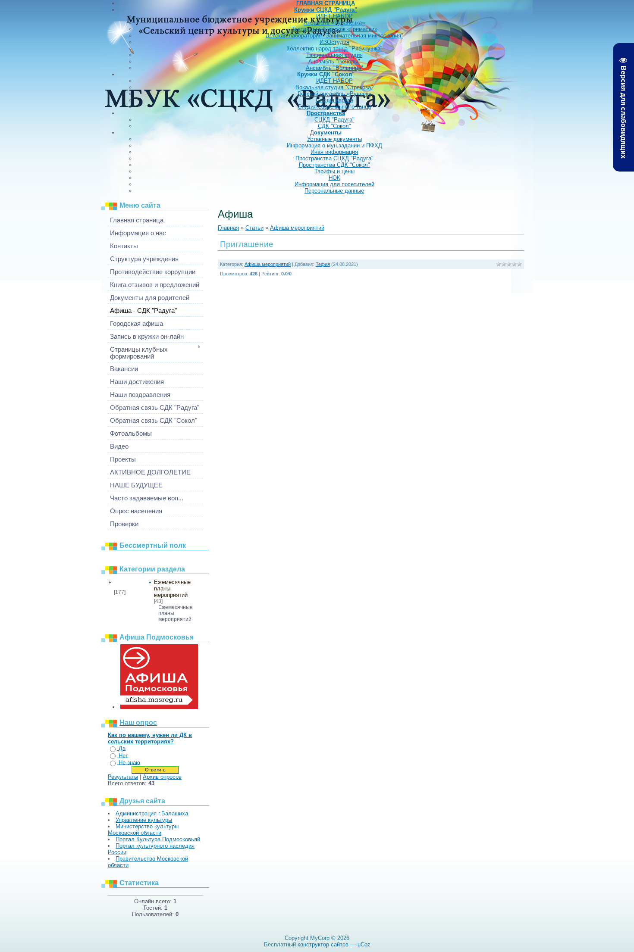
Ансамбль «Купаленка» (334, 22)
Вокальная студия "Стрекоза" (334, 87)
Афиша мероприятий (128, 584)
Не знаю (129, 762)
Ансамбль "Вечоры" (334, 61)
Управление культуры (144, 820)
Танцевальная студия (334, 55)
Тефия (323, 264)
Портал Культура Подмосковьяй (158, 839)
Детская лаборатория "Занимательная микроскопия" (334, 35)
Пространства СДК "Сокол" (334, 165)
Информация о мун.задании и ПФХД (334, 145)
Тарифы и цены (334, 171)
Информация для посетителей (334, 184)
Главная (228, 228)
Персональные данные (334, 190)
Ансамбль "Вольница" (334, 68)
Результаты (123, 777)
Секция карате (334, 100)
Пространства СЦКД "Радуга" (334, 158)
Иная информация (334, 152)
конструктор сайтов (323, 944)
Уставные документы (334, 139)
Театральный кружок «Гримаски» (334, 29)
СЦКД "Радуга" (334, 119)
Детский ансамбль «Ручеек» (334, 94)
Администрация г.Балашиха (152, 813)
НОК (334, 178)
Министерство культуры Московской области (143, 829)
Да (122, 748)
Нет (123, 755)
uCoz (364, 944)
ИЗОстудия (334, 42)
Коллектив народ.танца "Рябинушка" (334, 48)
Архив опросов (162, 777)
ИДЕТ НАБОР (334, 16)
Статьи (254, 228)
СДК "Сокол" (334, 126)
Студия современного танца (334, 106)
